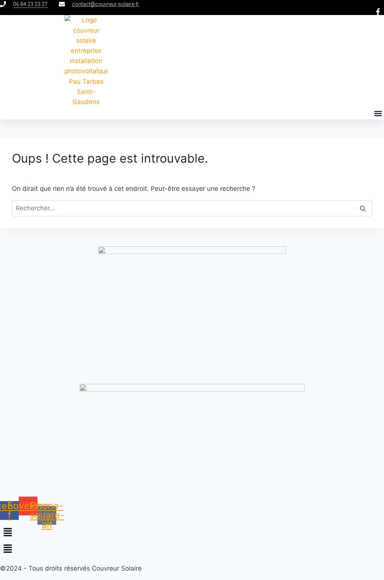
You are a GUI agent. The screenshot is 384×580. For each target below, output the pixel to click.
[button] (378, 113)
